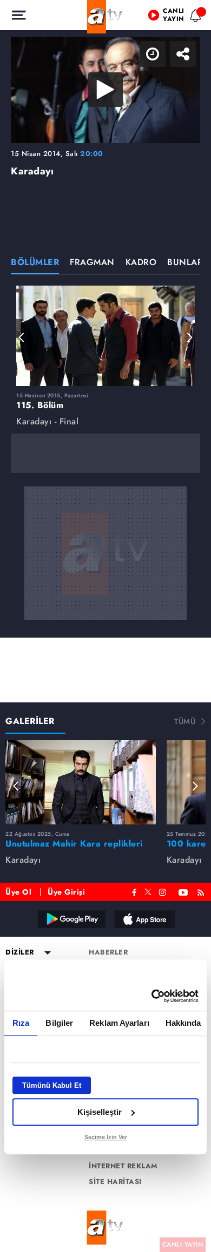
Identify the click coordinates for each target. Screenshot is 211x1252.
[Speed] (163, 17)
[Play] (105, 626)
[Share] (194, 17)
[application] (105, 626)
